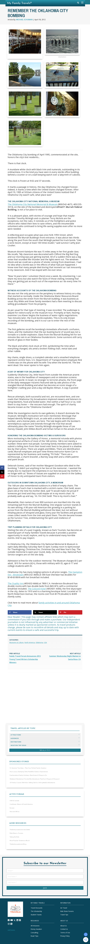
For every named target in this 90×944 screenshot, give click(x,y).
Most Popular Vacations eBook (20, 841)
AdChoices (11, 930)
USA (45, 642)
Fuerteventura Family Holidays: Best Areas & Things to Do (28, 775)
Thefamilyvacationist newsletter (20, 830)
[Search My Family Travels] (78, 3)
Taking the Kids (14, 837)
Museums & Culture (16, 642)
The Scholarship (36, 911)
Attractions (16, 735)
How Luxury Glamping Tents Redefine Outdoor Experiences (29, 772)
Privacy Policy (65, 936)
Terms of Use (65, 933)
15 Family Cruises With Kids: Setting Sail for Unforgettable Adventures (32, 783)
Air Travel (63, 908)
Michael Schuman (24, 19)
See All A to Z (45, 750)
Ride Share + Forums (16, 833)
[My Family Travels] (15, 909)
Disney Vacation (36, 929)
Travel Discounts (36, 908)
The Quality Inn (16, 583)
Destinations (16, 742)
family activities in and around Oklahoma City (44, 604)
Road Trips (34, 936)
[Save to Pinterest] (2, 476)
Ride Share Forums (67, 911)
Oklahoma (39, 642)
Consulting (34, 933)
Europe (12, 808)
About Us (63, 926)
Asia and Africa (14, 812)
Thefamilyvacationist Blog (18, 844)
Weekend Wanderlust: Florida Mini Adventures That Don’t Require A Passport (34, 779)
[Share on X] (2, 472)
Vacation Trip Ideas (18, 745)
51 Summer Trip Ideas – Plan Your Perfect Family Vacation (28, 768)
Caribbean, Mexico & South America (21, 804)
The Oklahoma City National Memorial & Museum (33, 204)
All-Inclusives (35, 926)
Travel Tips (64, 915)
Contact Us (64, 929)
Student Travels (36, 915)
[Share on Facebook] (2, 467)
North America (29, 642)
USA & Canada (14, 801)
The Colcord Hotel (37, 588)
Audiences (15, 738)
